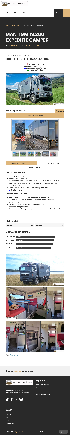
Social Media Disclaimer (43, 394)
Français (24, 371)
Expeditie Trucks (14, 45)
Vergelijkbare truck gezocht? (35, 115)
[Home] (14, 4)
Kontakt (8, 420)
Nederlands (17, 371)
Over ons (8, 414)
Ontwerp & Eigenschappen (21, 163)
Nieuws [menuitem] (25, 13)
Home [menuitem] (3, 13)
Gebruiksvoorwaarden (42, 385)
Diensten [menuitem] (16, 14)
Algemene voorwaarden (43, 391)
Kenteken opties (35, 167)
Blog (7, 417)
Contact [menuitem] (58, 13)
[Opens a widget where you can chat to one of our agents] (63, 432)
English (10, 371)
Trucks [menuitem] (8, 14)
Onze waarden (10, 423)
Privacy (38, 388)
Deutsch (30, 371)
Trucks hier (14, 355)
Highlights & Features (51, 163)
